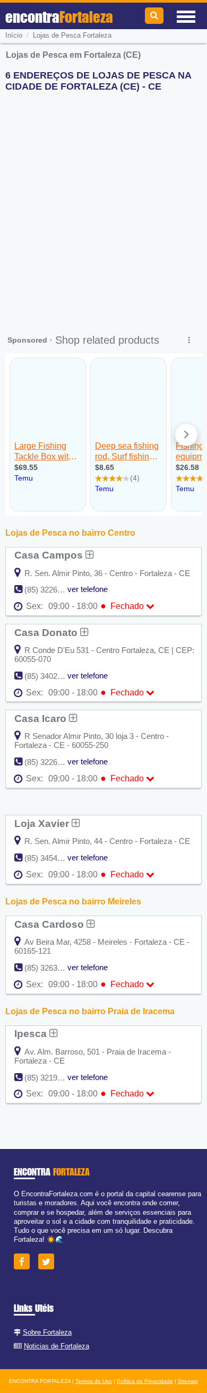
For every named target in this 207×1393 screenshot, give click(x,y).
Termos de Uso (93, 1381)
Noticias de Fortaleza (56, 1346)
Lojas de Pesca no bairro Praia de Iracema (90, 1011)
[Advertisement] (103, 203)
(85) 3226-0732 (50, 589)
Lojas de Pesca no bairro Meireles (73, 901)
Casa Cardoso (50, 924)
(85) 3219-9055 (50, 1077)
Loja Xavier (43, 823)
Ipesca (31, 1033)
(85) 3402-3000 (50, 676)
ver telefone (87, 589)
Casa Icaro (41, 718)
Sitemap (188, 1381)
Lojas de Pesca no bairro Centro (70, 532)
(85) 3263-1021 (50, 967)
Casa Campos (49, 555)
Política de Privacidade (145, 1381)
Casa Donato (47, 632)
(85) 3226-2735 (50, 762)
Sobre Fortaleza (47, 1332)
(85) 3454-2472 (50, 858)
